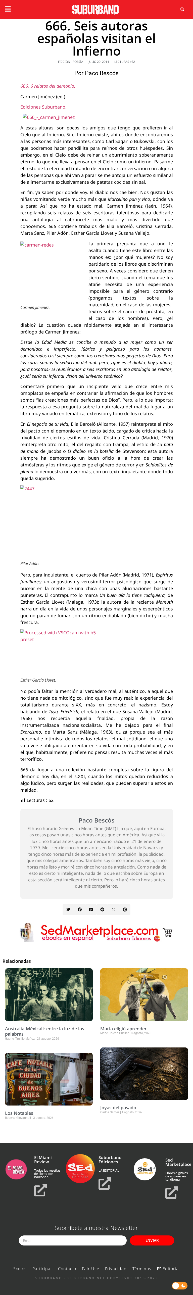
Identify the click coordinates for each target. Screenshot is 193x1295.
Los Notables (19, 1113)
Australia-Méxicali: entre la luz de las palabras (44, 1031)
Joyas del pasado (118, 1108)
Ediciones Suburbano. (43, 107)
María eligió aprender (123, 1029)
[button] (182, 9)
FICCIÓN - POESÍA (70, 62)
